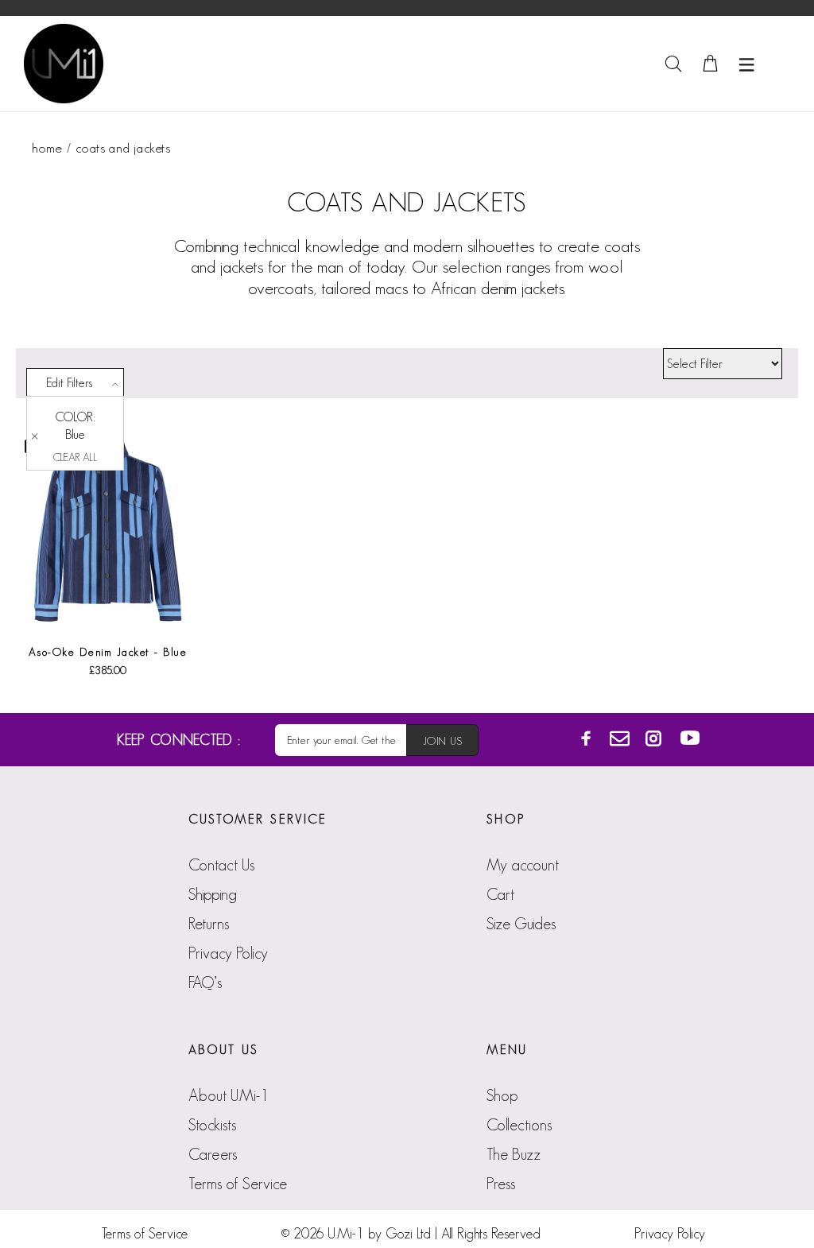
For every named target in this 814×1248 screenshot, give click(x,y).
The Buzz (513, 1154)
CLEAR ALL (75, 457)
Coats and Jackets (123, 148)
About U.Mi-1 (228, 1095)
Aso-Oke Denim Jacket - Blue (108, 651)
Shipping (212, 894)
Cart (500, 894)
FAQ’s (205, 982)
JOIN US (442, 740)
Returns (208, 923)
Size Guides (521, 923)
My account (522, 865)
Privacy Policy (228, 953)
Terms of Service (237, 1183)
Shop (501, 1095)
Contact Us (221, 865)
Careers (212, 1154)
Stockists (212, 1125)
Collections (519, 1125)
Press (500, 1183)
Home (47, 148)
